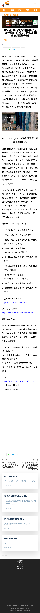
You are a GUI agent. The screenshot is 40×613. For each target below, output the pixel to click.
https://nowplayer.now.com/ (15, 302)
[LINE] (9, 49)
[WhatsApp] (18, 49)
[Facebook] (5, 49)
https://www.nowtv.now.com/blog (17, 313)
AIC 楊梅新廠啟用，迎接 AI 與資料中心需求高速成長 (10, 465)
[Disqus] (20, 421)
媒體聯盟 (7, 15)
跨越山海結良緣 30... (14, 519)
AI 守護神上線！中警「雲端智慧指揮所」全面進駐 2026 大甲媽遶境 (30, 466)
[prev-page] (3, 554)
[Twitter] (23, 49)
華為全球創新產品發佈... (15, 496)
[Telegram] (14, 49)
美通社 (15, 15)
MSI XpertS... (11, 476)
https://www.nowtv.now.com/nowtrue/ (19, 381)
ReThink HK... (11, 538)
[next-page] (6, 554)
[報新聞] (6, 4)
